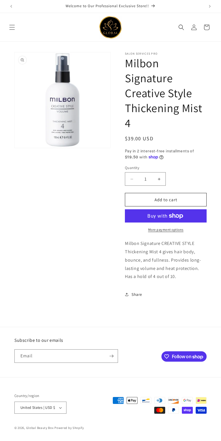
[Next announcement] (209, 6)
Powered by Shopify (69, 428)
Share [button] (137, 294)
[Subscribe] (111, 356)
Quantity (132, 167)
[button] (12, 27)
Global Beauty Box (40, 428)
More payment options (166, 229)
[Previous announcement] (11, 6)
